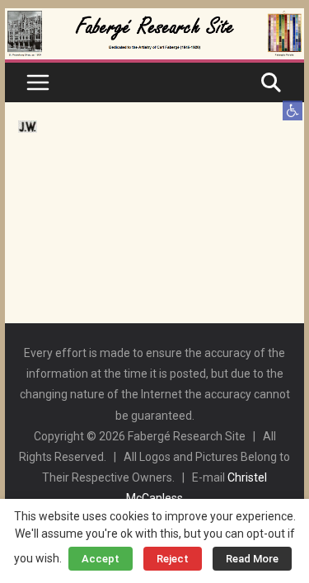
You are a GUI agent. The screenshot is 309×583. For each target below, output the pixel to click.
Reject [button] (173, 558)
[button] (292, 110)
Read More (252, 558)
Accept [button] (100, 558)
